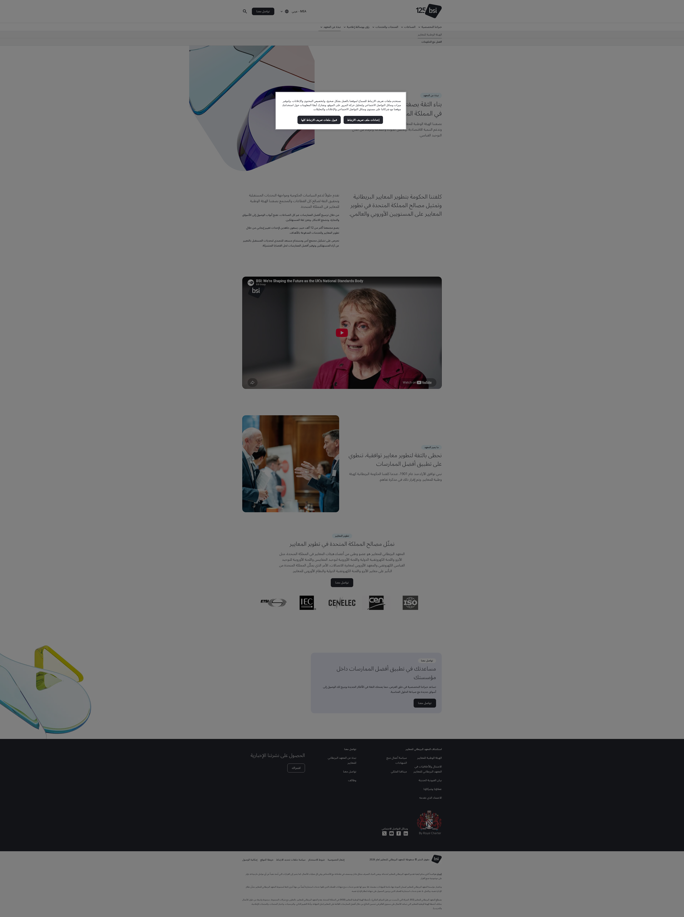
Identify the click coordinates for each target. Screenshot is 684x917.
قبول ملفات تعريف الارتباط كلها (319, 119)
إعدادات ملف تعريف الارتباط (363, 119)
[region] (340, 111)
